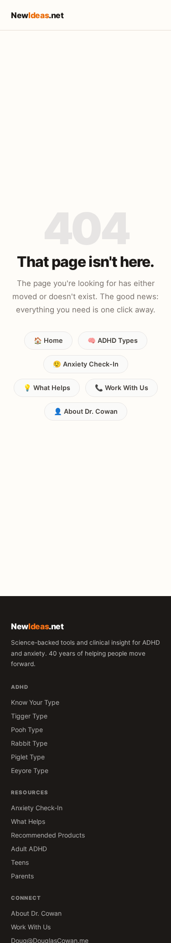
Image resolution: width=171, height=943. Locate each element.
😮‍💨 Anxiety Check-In (86, 364)
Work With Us (31, 927)
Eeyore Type (29, 770)
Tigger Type (29, 716)
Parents (22, 876)
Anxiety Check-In (36, 808)
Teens (20, 862)
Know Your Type (35, 702)
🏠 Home (48, 340)
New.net (37, 15)
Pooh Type (27, 729)
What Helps (28, 821)
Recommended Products (48, 835)
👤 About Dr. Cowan (86, 411)
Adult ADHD (29, 849)
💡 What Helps (46, 387)
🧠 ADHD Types (113, 340)
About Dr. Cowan (36, 913)
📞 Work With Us (121, 387)
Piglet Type (28, 757)
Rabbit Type (29, 743)
